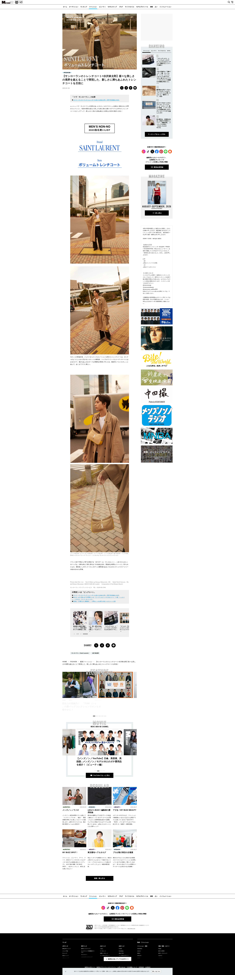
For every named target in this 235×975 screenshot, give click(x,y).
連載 (151, 7)
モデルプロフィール (142, 7)
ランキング (83, 7)
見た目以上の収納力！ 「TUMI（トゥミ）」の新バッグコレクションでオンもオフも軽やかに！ (63, 706)
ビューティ (102, 7)
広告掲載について (132, 967)
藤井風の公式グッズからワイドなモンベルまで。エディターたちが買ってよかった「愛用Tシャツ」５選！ (164, 93)
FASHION (67, 73)
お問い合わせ (121, 967)
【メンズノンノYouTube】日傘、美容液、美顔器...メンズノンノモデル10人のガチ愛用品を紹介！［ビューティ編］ (99, 761)
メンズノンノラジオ (70, 810)
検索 (228, 2)
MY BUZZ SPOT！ (70, 852)
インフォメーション (165, 7)
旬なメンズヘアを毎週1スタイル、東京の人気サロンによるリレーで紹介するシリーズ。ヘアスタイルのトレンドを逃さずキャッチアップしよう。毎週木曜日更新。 (100, 862)
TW (122, 88)
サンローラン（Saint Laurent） (80, 653)
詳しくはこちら (156, 971)
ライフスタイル (129, 7)
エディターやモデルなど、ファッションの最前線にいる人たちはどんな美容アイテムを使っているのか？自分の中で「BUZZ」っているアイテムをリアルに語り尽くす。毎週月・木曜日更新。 (124, 820)
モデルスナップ (112, 7)
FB (126, 88)
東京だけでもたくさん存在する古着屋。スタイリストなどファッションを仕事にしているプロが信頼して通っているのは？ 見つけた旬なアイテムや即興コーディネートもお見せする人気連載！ (124, 862)
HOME (64, 661)
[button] (80, 634)
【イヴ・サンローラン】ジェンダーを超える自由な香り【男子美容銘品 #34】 (96, 100)
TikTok (148, 151)
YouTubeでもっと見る (101, 775)
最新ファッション (86, 661)
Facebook (157, 151)
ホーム (65, 7)
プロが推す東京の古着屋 (123, 852)
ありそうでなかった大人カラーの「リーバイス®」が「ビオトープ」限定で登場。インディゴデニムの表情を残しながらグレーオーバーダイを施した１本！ (164, 108)
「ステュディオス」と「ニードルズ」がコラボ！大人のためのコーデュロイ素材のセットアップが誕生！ (110, 630)
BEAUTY (118, 700)
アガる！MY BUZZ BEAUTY (124, 810)
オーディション (73, 7)
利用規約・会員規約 (144, 967)
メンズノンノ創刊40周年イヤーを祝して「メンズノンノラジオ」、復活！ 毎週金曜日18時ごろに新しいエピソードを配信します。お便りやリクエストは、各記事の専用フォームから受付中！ (74, 820)
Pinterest (161, 151)
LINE (135, 88)
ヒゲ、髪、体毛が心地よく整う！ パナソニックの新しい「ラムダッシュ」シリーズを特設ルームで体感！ (95, 630)
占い (156, 7)
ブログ (121, 7)
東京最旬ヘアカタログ (97, 852)
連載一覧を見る (99, 878)
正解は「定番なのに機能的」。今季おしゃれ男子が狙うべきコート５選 (94, 601)
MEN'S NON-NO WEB (7, 2)
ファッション (93, 7)
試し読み (158, 213)
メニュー (233, 2)
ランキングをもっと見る (156, 134)
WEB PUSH (170, 151)
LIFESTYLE (67, 807)
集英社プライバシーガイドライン (106, 967)
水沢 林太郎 (95, 653)
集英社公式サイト (90, 967)
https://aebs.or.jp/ (131, 928)
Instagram (143, 151)
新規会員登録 (158, 167)
